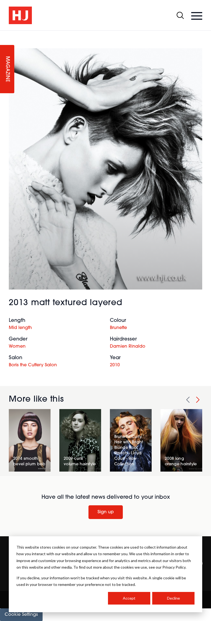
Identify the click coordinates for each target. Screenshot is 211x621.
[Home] (20, 15)
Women (17, 346)
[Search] (180, 15)
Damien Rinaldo (127, 346)
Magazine (7, 69)
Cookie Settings (21, 615)
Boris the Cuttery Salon (33, 365)
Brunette (118, 328)
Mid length (20, 328)
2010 (115, 365)
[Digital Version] (4, 34)
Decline (173, 598)
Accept (129, 598)
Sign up (106, 512)
